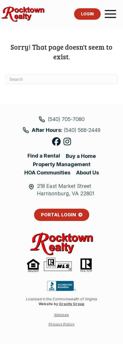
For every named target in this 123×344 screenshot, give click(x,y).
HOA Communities (47, 173)
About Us (87, 173)
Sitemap (61, 315)
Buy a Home (81, 156)
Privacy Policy (61, 324)
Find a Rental (43, 156)
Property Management (61, 164)
